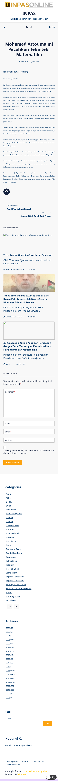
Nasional (10, 537)
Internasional (12, 533)
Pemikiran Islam (13, 549)
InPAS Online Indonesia (14, 270)
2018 (8, 659)
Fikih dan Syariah (14, 513)
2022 (8, 643)
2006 (8, 697)
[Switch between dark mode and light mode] (49, 27)
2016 (8, 666)
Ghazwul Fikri (12, 525)
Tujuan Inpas (26, 761)
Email (8, 431)
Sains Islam (11, 572)
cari (48, 723)
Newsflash (11, 541)
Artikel (9, 498)
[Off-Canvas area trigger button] (4, 27)
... (20, 263)
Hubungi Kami (12, 761)
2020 (8, 651)
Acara (8, 494)
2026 (8, 628)
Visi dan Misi (39, 761)
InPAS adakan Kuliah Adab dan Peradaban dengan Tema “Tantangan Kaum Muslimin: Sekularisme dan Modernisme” (27, 346)
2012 (8, 682)
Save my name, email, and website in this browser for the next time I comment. (28, 452)
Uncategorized (13, 596)
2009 (8, 693)
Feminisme (11, 509)
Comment (10, 391)
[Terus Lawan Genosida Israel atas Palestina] (29, 243)
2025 (8, 632)
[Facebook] (27, 27)
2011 (8, 686)
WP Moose (22, 774)
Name (8, 423)
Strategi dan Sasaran (16, 584)
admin (23, 62)
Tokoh (9, 592)
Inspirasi (10, 529)
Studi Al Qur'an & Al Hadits (18, 588)
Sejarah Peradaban (15, 576)
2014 (8, 674)
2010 (8, 690)
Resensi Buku (12, 568)
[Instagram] (31, 27)
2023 (8, 639)
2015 (8, 670)
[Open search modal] (54, 27)
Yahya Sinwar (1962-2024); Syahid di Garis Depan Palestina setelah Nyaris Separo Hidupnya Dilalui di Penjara (26, 299)
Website (9, 440)
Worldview (11, 600)
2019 (8, 655)
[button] (51, 777)
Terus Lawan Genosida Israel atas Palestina (27, 255)
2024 (8, 635)
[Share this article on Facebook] (6, 191)
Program (10, 565)
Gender (9, 517)
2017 (8, 662)
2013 (8, 678)
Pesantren (11, 557)
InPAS (29, 13)
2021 (8, 647)
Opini (8, 545)
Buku (8, 505)
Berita (9, 501)
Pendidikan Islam (14, 553)
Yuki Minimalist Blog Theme (36, 771)
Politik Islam (11, 561)
